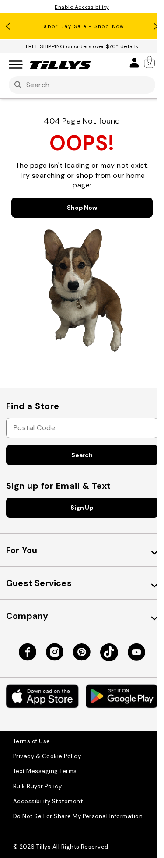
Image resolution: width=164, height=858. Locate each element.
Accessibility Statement (48, 801)
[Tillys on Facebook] (27, 652)
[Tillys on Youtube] (136, 652)
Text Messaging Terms (45, 771)
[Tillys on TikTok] (109, 652)
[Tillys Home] (60, 64)
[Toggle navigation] (16, 65)
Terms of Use (31, 741)
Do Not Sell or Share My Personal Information (78, 816)
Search (82, 455)
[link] (150, 62)
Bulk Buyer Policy (37, 786)
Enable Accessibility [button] (82, 7)
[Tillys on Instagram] (54, 652)
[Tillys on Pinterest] (82, 652)
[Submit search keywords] (18, 85)
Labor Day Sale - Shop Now (82, 26)
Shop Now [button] (82, 208)
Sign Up (82, 508)
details (129, 46)
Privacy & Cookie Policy (47, 756)
